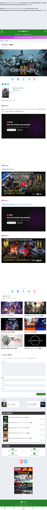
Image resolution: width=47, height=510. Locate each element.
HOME (24, 502)
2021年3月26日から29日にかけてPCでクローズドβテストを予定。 (17, 204)
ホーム (5, 509)
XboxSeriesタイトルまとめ (12, 450)
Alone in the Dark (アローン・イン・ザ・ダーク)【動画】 (21, 422)
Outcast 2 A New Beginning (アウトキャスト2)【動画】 (20, 438)
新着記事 (23, 509)
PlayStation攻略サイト (27, 34)
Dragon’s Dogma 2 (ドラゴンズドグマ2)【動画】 (19, 427)
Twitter (25, 463)
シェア (14, 509)
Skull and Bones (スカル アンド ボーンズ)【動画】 (19, 433)
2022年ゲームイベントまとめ (13, 455)
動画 (9, 296)
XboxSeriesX (13, 298)
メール (3, 383)
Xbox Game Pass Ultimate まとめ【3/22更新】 (19, 417)
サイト (3, 388)
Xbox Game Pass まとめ (34, 450)
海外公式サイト (16, 90)
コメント (4, 361)
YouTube (21, 463)
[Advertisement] (23, 20)
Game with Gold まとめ (34, 455)
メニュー (33, 509)
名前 (3, 377)
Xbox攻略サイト (23, 31)
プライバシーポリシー (23, 504)
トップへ (42, 509)
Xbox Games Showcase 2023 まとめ (23, 37)
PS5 (7, 298)
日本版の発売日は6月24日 (8, 169)
